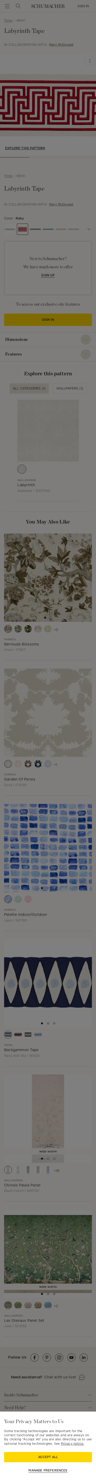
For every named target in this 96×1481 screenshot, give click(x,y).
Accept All (48, 1457)
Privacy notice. (72, 1443)
